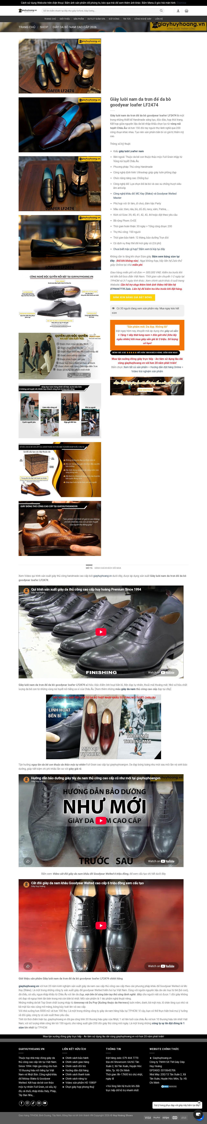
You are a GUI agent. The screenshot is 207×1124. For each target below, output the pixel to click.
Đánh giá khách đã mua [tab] (108, 568)
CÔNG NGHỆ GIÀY (143, 19)
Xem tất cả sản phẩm (136, 367)
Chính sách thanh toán (77, 1074)
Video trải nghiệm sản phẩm (147, 371)
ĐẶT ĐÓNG (114, 19)
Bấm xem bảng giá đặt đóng (132, 297)
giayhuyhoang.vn (102, 575)
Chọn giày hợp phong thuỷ (79, 1086)
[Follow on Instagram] (27, 1103)
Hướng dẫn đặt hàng (76, 1070)
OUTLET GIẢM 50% (96, 19)
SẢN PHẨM (79, 19)
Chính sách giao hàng (77, 1062)
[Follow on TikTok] (33, 1103)
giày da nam (128, 689)
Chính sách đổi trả (75, 1066)
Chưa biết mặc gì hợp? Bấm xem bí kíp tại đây (139, 248)
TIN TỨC (127, 19)
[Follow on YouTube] (45, 1103)
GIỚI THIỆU (65, 19)
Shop (44, 27)
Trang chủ (27, 27)
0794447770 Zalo (120, 288)
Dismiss (181, 2)
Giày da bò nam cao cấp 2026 (75, 27)
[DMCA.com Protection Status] (169, 1086)
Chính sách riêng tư (76, 1078)
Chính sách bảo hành (76, 1057)
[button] (198, 1114)
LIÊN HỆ (159, 19)
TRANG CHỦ (50, 19)
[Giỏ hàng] (186, 10)
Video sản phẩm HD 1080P (80, 1082)
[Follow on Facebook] (21, 1103)
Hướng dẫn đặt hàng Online (166, 367)
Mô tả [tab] (89, 568)
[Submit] (161, 10)
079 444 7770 (130, 1057)
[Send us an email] (39, 1103)
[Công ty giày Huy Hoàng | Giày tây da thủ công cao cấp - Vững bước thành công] (28, 11)
